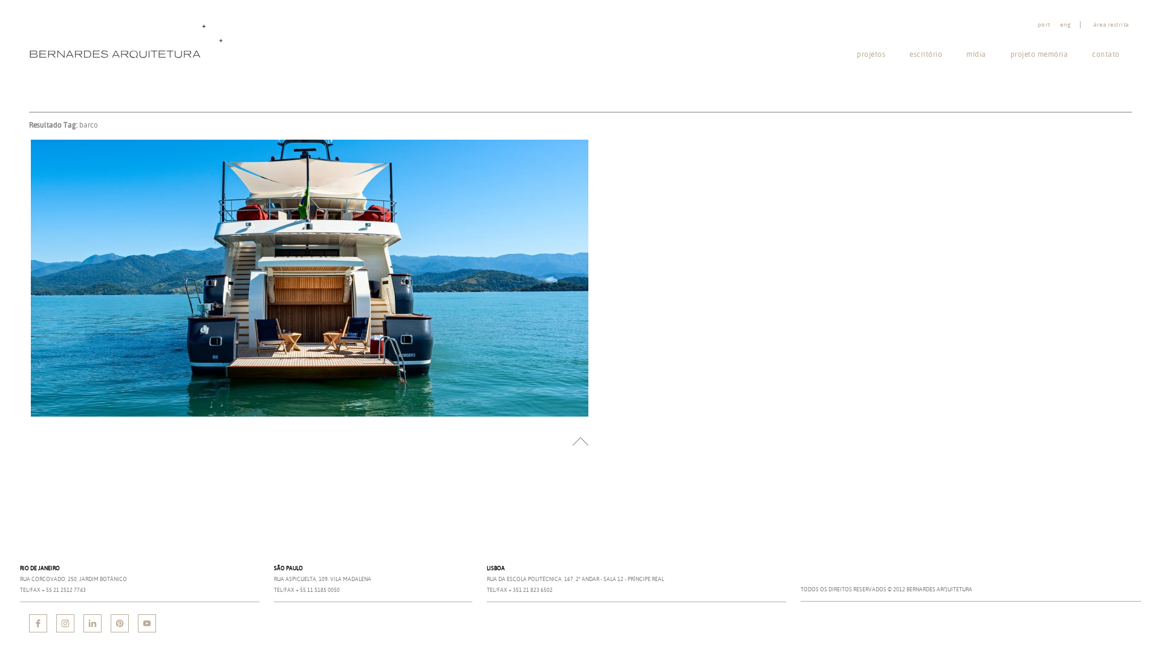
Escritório (925, 54)
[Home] (129, 40)
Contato (1106, 54)
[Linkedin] (92, 623)
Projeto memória (1039, 54)
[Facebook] (38, 623)
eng (1065, 24)
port (1044, 24)
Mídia (976, 54)
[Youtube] (147, 623)
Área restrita (1111, 24)
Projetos (871, 54)
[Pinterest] (120, 623)
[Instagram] (65, 623)
